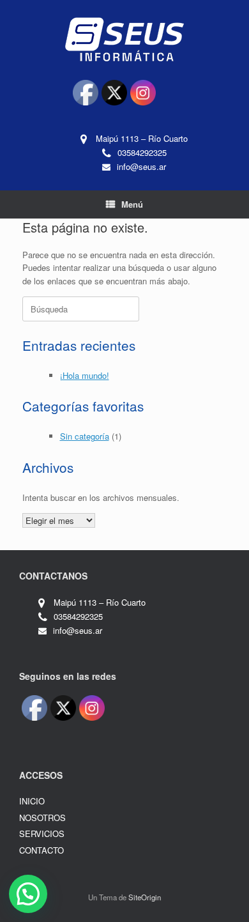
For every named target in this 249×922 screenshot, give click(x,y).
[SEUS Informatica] (124, 38)
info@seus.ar (141, 166)
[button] (28, 894)
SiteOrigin (144, 897)
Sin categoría (84, 436)
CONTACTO (41, 850)
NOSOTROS (42, 817)
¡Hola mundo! (84, 375)
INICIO (32, 801)
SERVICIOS (41, 833)
